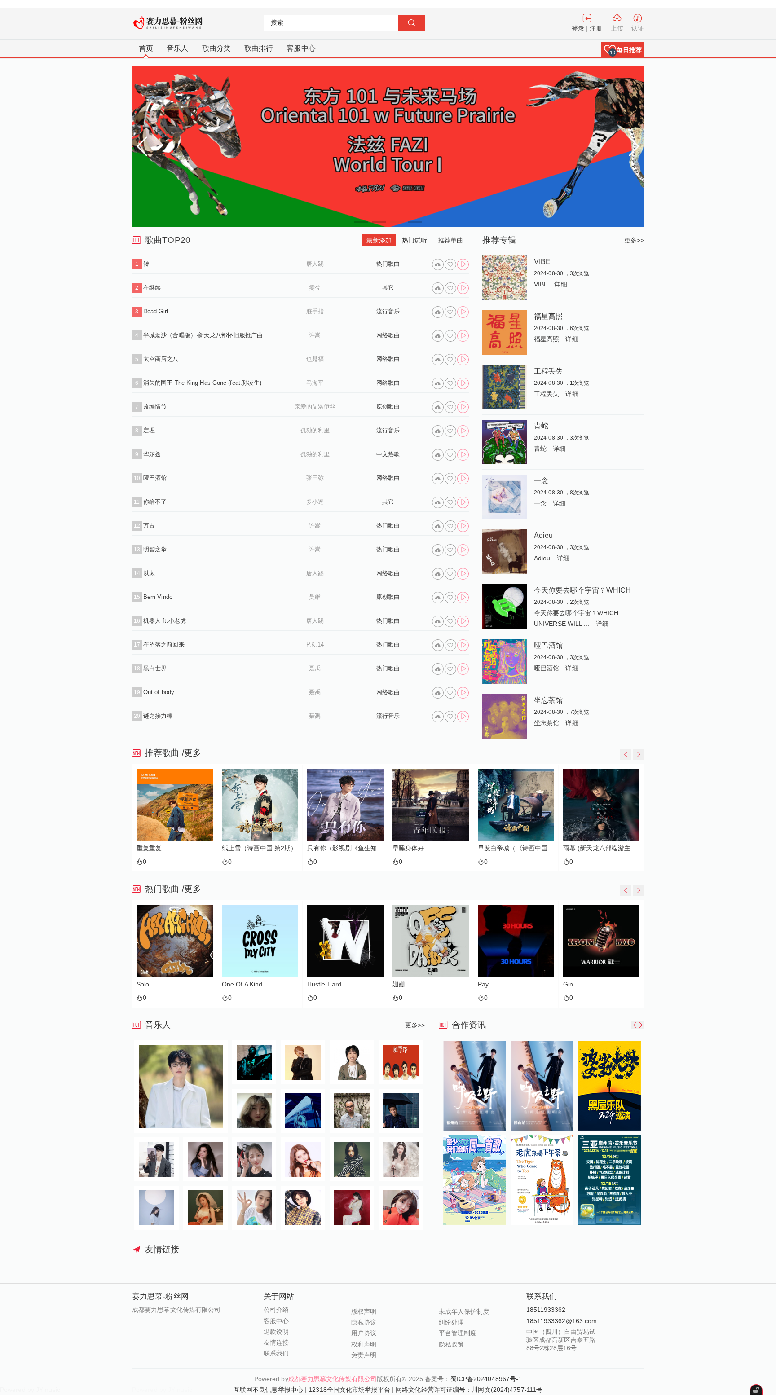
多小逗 (315, 501)
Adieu (543, 535)
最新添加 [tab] (379, 240)
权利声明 (363, 1344)
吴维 (315, 597)
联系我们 (276, 1353)
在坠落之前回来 (164, 644)
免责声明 (363, 1355)
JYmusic (180, 1389)
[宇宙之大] (601, 805)
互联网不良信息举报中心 (268, 1389)
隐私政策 (451, 1344)
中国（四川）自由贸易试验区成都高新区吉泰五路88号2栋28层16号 (561, 1339)
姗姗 (313, 984)
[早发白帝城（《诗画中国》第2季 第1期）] (430, 805)
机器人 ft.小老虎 (164, 620)
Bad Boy (575, 984)
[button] (622, 49)
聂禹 (315, 668)
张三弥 (315, 478)
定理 (149, 430)
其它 (388, 287)
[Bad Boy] (601, 941)
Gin (483, 984)
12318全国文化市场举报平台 (349, 1389)
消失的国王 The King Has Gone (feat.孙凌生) (202, 382)
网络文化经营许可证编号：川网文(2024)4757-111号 (469, 1389)
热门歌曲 (388, 263)
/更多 (191, 752)
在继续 (152, 287)
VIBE (542, 261)
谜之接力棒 (158, 716)
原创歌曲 (388, 406)
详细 (560, 284)
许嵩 (315, 335)
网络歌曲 (388, 335)
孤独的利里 (315, 430)
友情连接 (276, 1342)
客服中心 (301, 48)
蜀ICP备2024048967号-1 (486, 1378)
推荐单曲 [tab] (450, 240)
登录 (578, 28)
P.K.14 (315, 644)
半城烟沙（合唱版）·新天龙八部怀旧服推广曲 (203, 335)
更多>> (634, 240)
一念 (541, 480)
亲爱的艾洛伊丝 (315, 406)
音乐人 (177, 48)
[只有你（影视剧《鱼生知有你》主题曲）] (260, 805)
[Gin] (516, 941)
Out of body (158, 692)
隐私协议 (363, 1322)
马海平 (315, 382)
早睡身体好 (323, 848)
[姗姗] (345, 941)
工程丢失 (548, 371)
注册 (596, 28)
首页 (146, 48)
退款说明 (276, 1331)
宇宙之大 (575, 848)
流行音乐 (388, 311)
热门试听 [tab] (414, 240)
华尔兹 (152, 454)
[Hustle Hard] (260, 941)
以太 (149, 573)
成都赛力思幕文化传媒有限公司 (332, 1378)
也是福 (315, 359)
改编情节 (155, 406)
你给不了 (155, 501)
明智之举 (155, 549)
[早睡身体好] (345, 805)
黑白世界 (155, 668)
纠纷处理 (451, 1322)
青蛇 (541, 426)
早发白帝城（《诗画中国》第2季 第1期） (430, 848)
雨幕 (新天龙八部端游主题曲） (516, 848)
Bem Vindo (157, 597)
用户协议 (363, 1333)
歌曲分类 (216, 48)
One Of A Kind (157, 984)
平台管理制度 (458, 1333)
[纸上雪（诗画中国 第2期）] (175, 805)
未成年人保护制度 (464, 1311)
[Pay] (430, 941)
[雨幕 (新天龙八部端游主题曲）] (516, 805)
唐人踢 (315, 263)
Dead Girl (155, 311)
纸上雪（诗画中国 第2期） (174, 848)
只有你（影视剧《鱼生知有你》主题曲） (260, 848)
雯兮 (315, 287)
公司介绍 (276, 1309)
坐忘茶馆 (548, 700)
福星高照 (548, 316)
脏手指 (315, 311)
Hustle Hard (239, 984)
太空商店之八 (161, 359)
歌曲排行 (258, 48)
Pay (397, 984)
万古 (149, 525)
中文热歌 (388, 454)
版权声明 (363, 1311)
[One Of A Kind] (175, 941)
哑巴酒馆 (155, 478)
